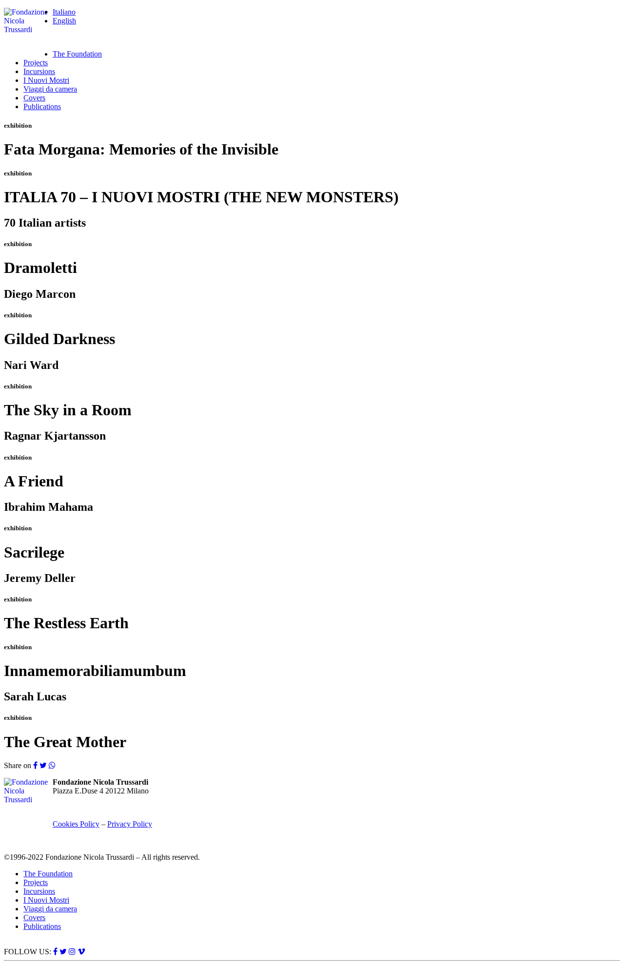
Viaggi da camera (50, 89)
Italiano (64, 12)
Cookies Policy (76, 824)
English (64, 21)
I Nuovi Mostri (46, 80)
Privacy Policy (129, 824)
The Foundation (77, 54)
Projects (35, 62)
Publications (42, 106)
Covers (34, 98)
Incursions (39, 71)
